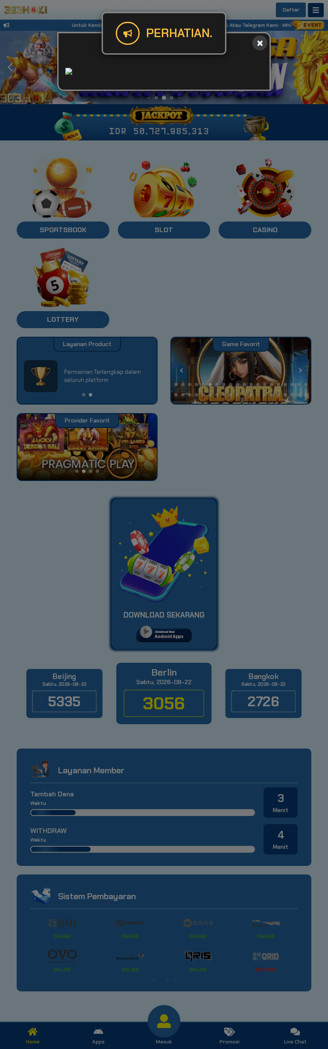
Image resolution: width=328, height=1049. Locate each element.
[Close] (259, 42)
